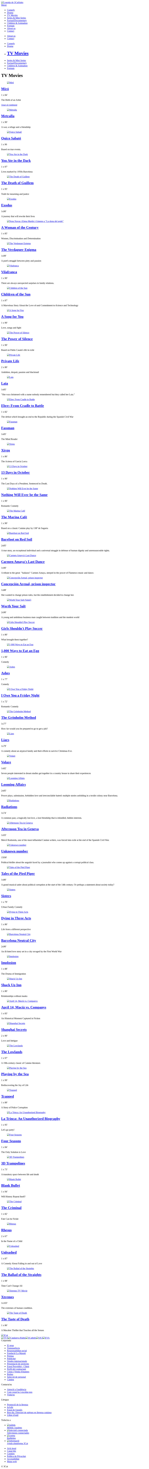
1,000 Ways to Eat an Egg (20, 651)
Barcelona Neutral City (18, 940)
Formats (10, 25)
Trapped (7, 1096)
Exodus (6, 205)
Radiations (9, 807)
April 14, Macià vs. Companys (23, 1007)
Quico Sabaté (11, 138)
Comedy (11, 10)
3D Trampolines (13, 1163)
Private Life (10, 361)
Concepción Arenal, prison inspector (28, 584)
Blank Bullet (10, 1185)
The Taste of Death (15, 1319)
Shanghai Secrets (14, 1029)
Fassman (7, 428)
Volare (6, 762)
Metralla (7, 116)
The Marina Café (14, 517)
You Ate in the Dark (16, 160)
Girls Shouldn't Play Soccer (22, 628)
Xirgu (5, 450)
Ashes (5, 673)
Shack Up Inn (11, 985)
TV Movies (12, 15)
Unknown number (14, 851)
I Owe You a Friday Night (20, 695)
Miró (5, 89)
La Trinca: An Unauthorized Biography (30, 1119)
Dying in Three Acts (16, 918)
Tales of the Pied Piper (18, 873)
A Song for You (12, 316)
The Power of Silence (17, 339)
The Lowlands (11, 1052)
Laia (4, 383)
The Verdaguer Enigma (18, 250)
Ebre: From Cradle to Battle (22, 406)
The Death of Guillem (17, 183)
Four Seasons (11, 1141)
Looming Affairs (13, 784)
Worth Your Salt (13, 606)
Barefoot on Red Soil (16, 539)
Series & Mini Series (16, 18)
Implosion (8, 963)
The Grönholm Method (18, 717)
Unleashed (9, 1252)
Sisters (6, 896)
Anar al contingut (9, 105)
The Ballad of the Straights (21, 1275)
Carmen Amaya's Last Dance (23, 562)
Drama (10, 12)
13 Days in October (15, 472)
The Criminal (11, 1208)
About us (11, 28)
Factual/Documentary (17, 20)
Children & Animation (17, 23)
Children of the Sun (15, 294)
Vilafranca (9, 272)
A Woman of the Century (20, 227)
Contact (10, 31)
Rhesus (6, 1230)
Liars (5, 740)
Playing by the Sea (15, 1074)
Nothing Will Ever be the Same (24, 495)
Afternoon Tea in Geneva (20, 829)
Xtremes (7, 1297)
